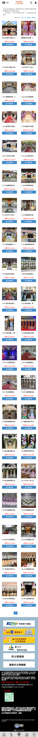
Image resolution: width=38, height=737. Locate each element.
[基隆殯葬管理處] (19, 664)
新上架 (23, 18)
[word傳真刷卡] (19, 631)
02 (19, 613)
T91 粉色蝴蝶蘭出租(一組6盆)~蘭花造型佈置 (16, 510)
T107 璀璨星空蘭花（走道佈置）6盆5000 (15, 303)
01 (15, 613)
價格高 (29, 18)
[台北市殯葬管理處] (19, 648)
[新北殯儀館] (19, 656)
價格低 (34, 18)
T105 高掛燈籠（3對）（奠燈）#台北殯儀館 (16, 333)
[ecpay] (19, 623)
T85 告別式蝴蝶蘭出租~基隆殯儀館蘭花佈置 (16, 599)
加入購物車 (9, 44)
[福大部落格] (19, 640)
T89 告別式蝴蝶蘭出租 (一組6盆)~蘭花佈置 (16, 539)
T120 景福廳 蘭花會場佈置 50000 (12, 185)
